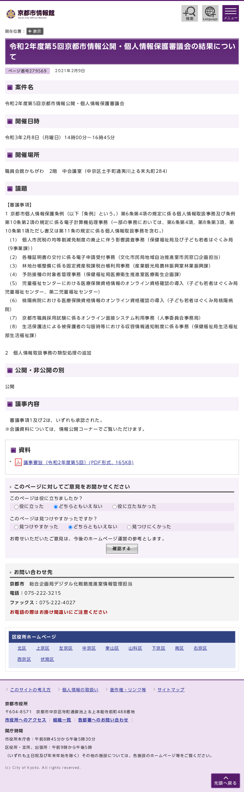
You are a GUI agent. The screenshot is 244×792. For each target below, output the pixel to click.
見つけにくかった (152, 526)
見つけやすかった (39, 526)
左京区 (66, 648)
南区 (179, 648)
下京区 (159, 648)
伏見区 (47, 659)
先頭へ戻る (225, 783)
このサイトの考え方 (30, 690)
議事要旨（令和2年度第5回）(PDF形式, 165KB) (79, 462)
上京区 (43, 648)
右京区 (200, 648)
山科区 (135, 648)
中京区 (89, 648)
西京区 (24, 659)
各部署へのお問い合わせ (103, 720)
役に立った (31, 506)
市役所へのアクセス (25, 720)
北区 (22, 648)
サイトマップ (171, 690)
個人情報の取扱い (80, 690)
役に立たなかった (137, 506)
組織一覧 (62, 720)
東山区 (112, 648)
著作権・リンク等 (128, 690)
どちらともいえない (81, 506)
